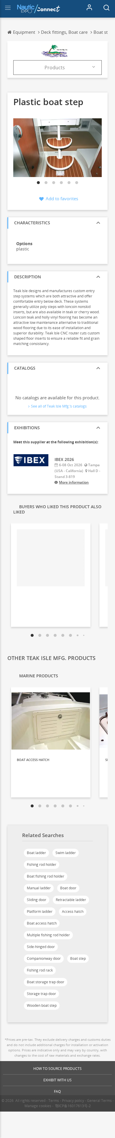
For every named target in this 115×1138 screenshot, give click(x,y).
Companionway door (44, 958)
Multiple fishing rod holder (48, 934)
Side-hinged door (41, 946)
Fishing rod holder (41, 864)
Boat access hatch (42, 923)
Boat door (68, 888)
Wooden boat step (42, 1005)
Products (55, 67)
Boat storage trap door (45, 981)
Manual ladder (39, 888)
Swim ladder (65, 852)
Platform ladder (39, 911)
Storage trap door (41, 993)
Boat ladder (36, 852)
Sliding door (36, 899)
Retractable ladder (71, 899)
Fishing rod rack (40, 970)
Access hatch (72, 911)
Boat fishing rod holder (45, 876)
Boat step (78, 958)
